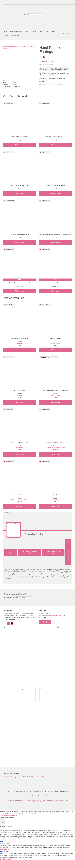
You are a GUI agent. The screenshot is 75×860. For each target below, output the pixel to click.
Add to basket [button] (19, 145)
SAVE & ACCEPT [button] (5, 859)
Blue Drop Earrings (55, 495)
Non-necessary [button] (5, 849)
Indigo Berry (19, 343)
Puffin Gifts (30, 777)
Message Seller (68, 552)
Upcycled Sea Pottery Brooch (20, 442)
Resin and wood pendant (55, 283)
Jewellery (60, 84)
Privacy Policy (11, 800)
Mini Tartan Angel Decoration (19, 185)
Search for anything (9, 597)
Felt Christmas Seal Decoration (19, 234)
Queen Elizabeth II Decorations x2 (19, 283)
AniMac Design (55, 343)
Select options (55, 350)
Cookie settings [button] (5, 815)
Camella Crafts (49, 61)
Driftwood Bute (19, 447)
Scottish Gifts (8, 777)
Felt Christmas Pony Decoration (55, 185)
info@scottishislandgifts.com (52, 615)
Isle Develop (23, 613)
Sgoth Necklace (19, 495)
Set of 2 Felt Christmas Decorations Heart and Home (55, 234)
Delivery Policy (37, 802)
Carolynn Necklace (55, 338)
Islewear (19, 395)
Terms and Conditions (32, 800)
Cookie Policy (53, 800)
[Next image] (33, 62)
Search (24, 14)
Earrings (47, 84)
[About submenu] (8, 35)
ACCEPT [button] (14, 815)
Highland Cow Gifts (20, 777)
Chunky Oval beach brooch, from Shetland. (55, 390)
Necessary (5, 842)
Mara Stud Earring (19, 390)
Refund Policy (63, 800)
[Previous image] (5, 62)
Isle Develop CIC (45, 795)
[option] (16, 84)
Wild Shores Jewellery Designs (55, 447)
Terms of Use (44, 800)
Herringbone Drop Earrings (55, 442)
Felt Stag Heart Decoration (19, 136)
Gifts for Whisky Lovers (42, 777)
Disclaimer (20, 800)
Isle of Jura (49, 64)
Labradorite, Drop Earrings (19, 338)
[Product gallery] (19, 62)
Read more (19, 350)
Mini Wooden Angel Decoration (55, 136)
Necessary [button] (3, 840)
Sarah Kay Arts (55, 395)
